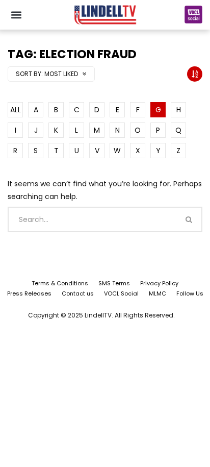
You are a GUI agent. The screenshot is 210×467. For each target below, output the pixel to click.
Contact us (78, 293)
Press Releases (29, 293)
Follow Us (189, 293)
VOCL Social (121, 293)
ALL (15, 110)
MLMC (157, 293)
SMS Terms (114, 283)
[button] (16, 14)
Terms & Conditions (60, 283)
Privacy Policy (159, 283)
